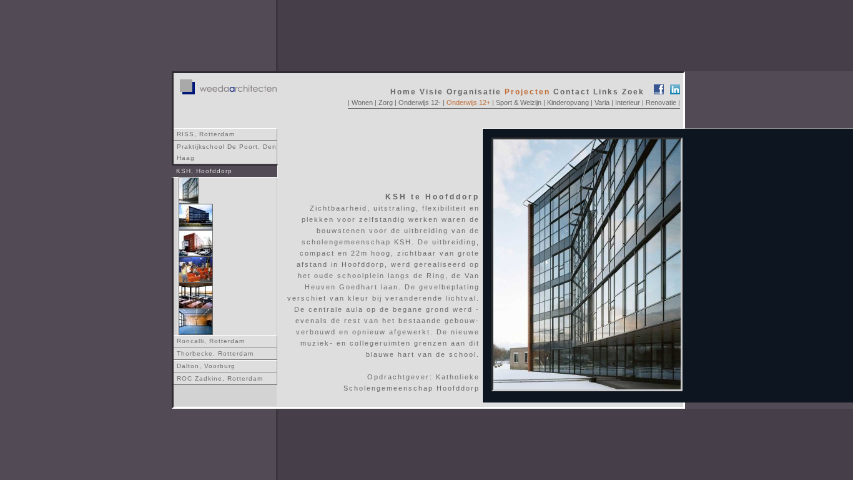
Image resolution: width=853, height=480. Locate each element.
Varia (601, 102)
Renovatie (661, 102)
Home (403, 92)
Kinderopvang (568, 102)
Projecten (527, 92)
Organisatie (473, 92)
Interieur (627, 102)
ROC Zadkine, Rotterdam (220, 378)
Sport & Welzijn (517, 102)
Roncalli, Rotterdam (211, 341)
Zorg (385, 102)
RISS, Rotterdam (206, 134)
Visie (431, 92)
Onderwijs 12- (419, 102)
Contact (571, 92)
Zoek (633, 92)
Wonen (362, 102)
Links (606, 92)
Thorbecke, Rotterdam (215, 353)
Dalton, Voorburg (206, 365)
